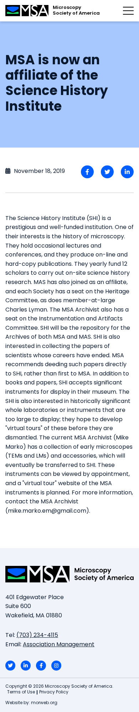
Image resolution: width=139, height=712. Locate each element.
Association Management (58, 645)
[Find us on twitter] (10, 666)
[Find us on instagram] (56, 666)
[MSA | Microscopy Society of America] (69, 574)
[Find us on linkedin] (26, 666)
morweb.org (44, 703)
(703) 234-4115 (37, 635)
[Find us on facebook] (41, 666)
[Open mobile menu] (128, 10)
